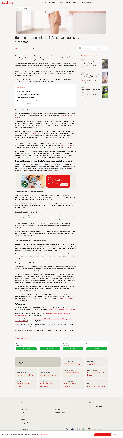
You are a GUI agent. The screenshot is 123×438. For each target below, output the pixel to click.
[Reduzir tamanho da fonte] (93, 48)
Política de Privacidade (42, 434)
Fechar (121, 432)
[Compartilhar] (104, 48)
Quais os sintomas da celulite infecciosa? (28, 94)
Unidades (57, 409)
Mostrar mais (117, 434)
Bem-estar (43, 2)
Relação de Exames (59, 412)
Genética (76, 2)
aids (74, 145)
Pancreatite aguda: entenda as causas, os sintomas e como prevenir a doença (90, 76)
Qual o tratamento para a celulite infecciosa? (29, 100)
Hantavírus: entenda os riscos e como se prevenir (90, 62)
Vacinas (68, 2)
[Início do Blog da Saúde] (8, 2)
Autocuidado (52, 2)
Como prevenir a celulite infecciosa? (26, 104)
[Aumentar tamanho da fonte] (101, 48)
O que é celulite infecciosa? (24, 91)
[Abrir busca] (119, 2)
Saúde (61, 2)
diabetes (64, 145)
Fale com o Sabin (94, 403)
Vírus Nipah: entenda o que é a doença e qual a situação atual (90, 91)
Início (18, 8)
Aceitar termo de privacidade (103, 434)
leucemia (69, 145)
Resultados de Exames (60, 405)
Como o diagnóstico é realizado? (25, 97)
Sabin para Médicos (87, 2)
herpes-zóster (36, 133)
